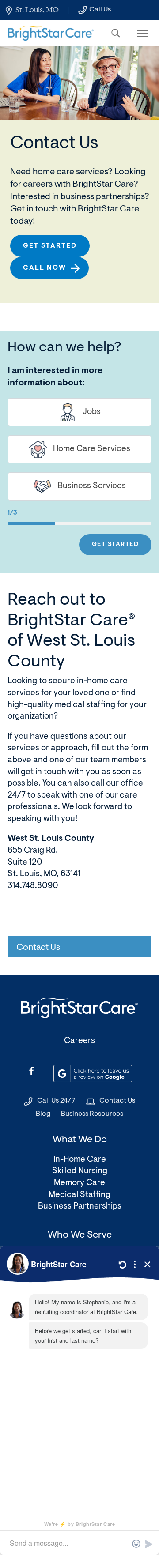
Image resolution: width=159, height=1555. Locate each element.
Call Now (44, 268)
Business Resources (92, 1114)
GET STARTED (115, 545)
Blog (43, 1114)
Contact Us (117, 1100)
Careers (79, 1041)
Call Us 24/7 (56, 1100)
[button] (116, 33)
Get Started (50, 246)
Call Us (100, 9)
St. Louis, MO (37, 10)
